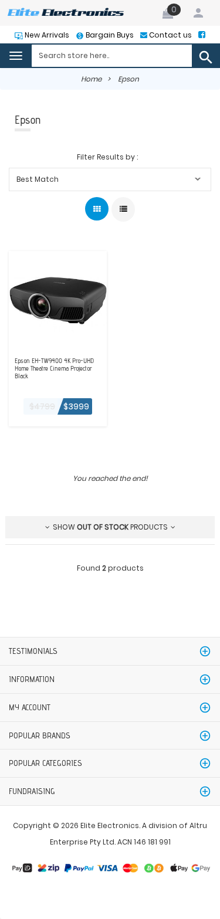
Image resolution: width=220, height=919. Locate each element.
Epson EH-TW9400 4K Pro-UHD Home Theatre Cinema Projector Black (54, 368)
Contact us (169, 35)
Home (91, 79)
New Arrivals (46, 35)
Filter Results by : (107, 157)
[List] (123, 209)
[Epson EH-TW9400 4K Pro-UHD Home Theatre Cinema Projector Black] (58, 299)
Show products (110, 527)
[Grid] (97, 209)
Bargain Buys (109, 35)
